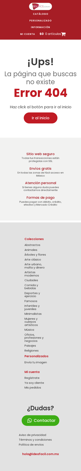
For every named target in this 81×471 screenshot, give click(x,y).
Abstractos (32, 245)
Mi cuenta (27, 34)
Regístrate (32, 378)
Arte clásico (32, 259)
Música (29, 329)
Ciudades (31, 280)
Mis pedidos (32, 387)
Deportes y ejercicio (32, 295)
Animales (30, 250)
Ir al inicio (40, 118)
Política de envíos (31, 444)
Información (40, 27)
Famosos (30, 301)
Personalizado (40, 20)
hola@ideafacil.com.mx (40, 454)
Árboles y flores (35, 254)
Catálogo (40, 14)
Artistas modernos (31, 274)
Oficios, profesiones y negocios (34, 338)
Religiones (31, 350)
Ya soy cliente (34, 383)
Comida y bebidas (31, 287)
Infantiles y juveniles (32, 307)
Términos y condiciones (35, 439)
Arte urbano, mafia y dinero (34, 266)
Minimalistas (33, 314)
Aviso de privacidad (32, 435)
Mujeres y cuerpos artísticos (31, 322)
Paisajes (30, 345)
